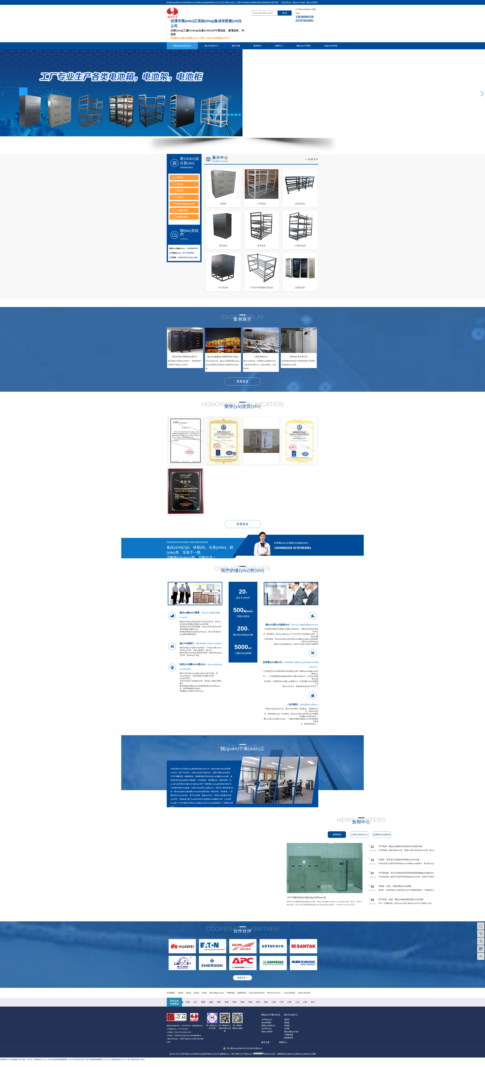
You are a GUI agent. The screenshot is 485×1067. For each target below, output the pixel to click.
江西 (282, 1002)
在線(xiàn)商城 (330, 46)
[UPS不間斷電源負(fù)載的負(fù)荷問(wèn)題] (330, 893)
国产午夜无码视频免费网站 (91, 1059)
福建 (211, 1002)
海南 (242, 1002)
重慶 (203, 1002)
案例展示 (257, 46)
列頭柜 (180, 197)
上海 (297, 1002)
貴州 (235, 1002)
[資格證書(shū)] (186, 441)
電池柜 (180, 177)
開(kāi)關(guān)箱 (185, 204)
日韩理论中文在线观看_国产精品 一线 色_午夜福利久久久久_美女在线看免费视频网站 (34, 1059)
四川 (313, 1002)
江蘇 (274, 1002)
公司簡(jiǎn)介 (267, 1019)
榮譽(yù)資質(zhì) (268, 1026)
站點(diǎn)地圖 (310, 1054)
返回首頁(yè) (286, 2)
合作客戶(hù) (266, 1029)
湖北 (258, 1002)
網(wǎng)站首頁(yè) (182, 46)
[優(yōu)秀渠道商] (261, 441)
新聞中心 (279, 46)
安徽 (188, 1002)
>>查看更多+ (312, 159)
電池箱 (180, 190)
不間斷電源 (182, 210)
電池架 (180, 184)
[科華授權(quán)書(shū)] (186, 491)
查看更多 (242, 381)
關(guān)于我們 (299, 2)
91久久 (124, 1059)
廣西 (227, 1002)
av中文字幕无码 (74, 1059)
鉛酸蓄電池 (182, 217)
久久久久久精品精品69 (112, 1059)
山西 (305, 1002)
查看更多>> (242, 978)
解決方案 (236, 46)
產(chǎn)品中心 (211, 46)
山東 (289, 1002)
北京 (195, 1002)
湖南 (266, 1002)
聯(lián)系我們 (312, 2)
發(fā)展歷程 (266, 1022)
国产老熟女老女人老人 (136, 1059)
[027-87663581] (480, 941)
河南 (250, 1002)
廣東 (219, 1002)
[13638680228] (480, 933)
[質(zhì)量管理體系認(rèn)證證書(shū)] (223, 441)
